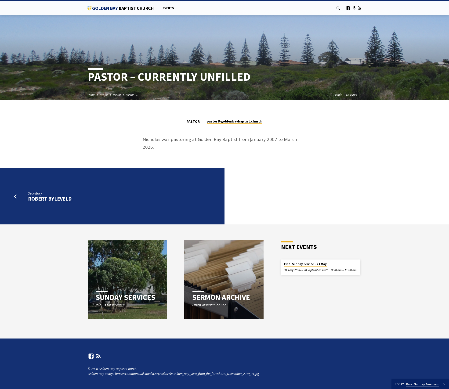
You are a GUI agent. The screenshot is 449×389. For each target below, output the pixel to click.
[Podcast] (354, 8)
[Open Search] (338, 8)
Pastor (117, 95)
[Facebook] (348, 7)
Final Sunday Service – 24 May (305, 264)
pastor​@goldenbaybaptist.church (234, 121)
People (104, 95)
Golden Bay (123, 8)
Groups (352, 95)
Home (91, 95)
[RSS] (359, 7)
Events (168, 8)
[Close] (444, 384)
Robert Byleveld (50, 198)
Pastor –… (132, 95)
